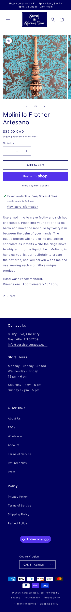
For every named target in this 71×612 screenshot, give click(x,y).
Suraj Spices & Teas (33, 592)
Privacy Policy (18, 496)
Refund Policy (17, 523)
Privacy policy (52, 597)
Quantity (8, 143)
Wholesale (15, 436)
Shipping (7, 136)
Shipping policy (49, 603)
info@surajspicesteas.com (27, 344)
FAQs (11, 427)
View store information (22, 206)
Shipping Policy (19, 514)
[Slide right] (44, 106)
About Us (14, 418)
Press (12, 471)
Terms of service (26, 603)
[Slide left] (26, 106)
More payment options (35, 185)
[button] (8, 19)
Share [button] (11, 296)
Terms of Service (20, 454)
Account (13, 445)
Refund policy (17, 463)
